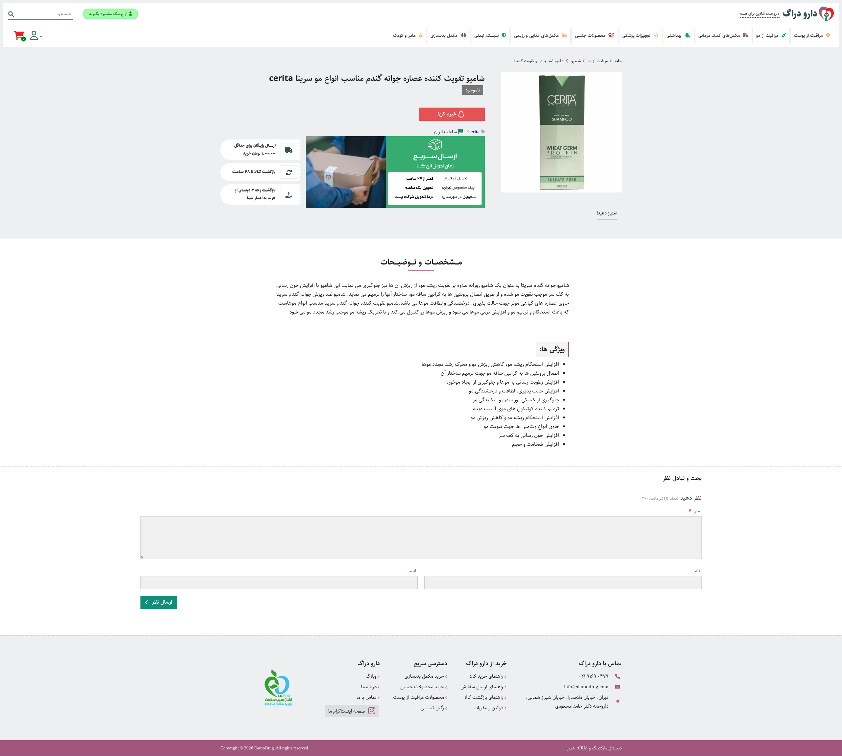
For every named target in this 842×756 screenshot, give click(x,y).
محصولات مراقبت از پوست (419, 697)
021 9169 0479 (593, 676)
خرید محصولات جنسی (422, 687)
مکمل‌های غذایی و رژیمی (537, 35)
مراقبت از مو (768, 35)
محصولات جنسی (591, 35)
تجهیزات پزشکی (637, 35)
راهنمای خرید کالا (487, 676)
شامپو (576, 61)
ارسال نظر (161, 602)
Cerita (473, 131)
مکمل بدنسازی (445, 35)
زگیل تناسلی (433, 708)
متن (696, 511)
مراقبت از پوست (809, 35)
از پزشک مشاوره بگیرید (109, 14)
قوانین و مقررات (489, 708)
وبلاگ (372, 676)
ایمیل (411, 570)
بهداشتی (674, 35)
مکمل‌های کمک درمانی (719, 35)
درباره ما (369, 687)
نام (697, 570)
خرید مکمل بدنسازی (425, 676)
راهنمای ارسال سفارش (482, 687)
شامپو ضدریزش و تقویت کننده (539, 61)
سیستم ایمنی (487, 35)
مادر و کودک (405, 35)
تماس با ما (367, 697)
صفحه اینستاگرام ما (347, 711)
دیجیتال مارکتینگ (607, 748)
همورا (570, 748)
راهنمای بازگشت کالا (484, 697)
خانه (618, 61)
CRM (583, 747)
